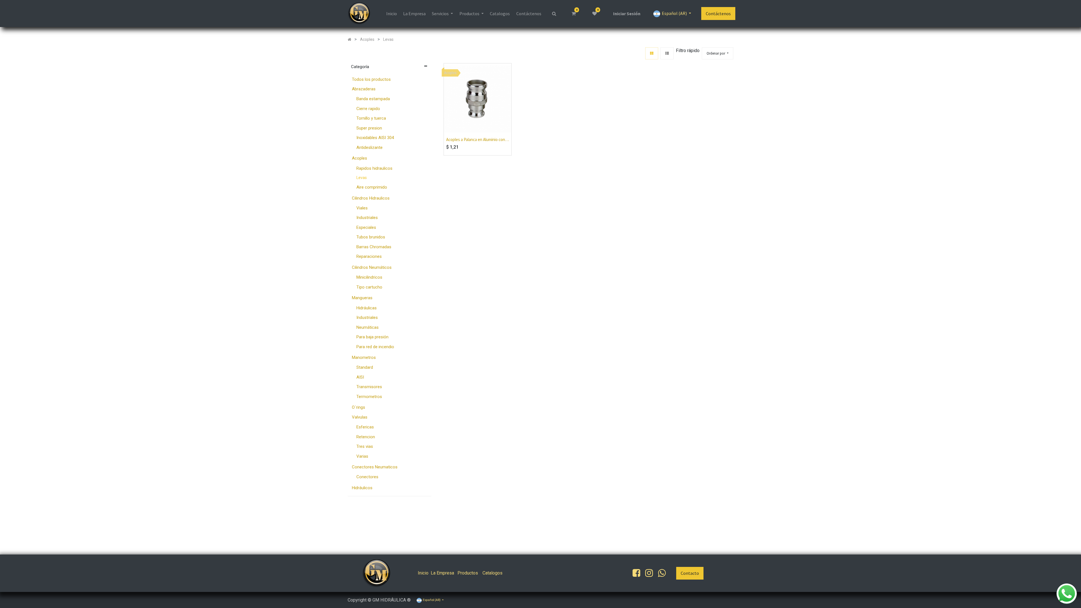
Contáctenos (718, 13)
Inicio (423, 573)
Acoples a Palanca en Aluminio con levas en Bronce (475, 140)
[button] (717, 53)
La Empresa (442, 573)
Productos (467, 573)
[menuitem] (391, 13)
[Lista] (667, 53)
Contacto (690, 573)
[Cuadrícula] (651, 53)
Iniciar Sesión (626, 13)
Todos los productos (371, 79)
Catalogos (492, 573)
